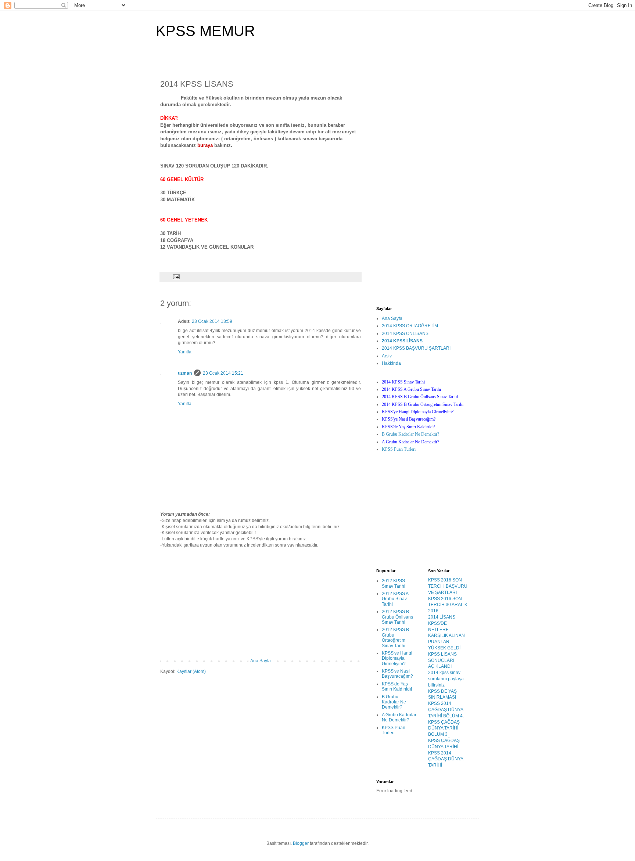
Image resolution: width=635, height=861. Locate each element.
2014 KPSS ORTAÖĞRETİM (410, 325)
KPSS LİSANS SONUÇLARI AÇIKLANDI (442, 660)
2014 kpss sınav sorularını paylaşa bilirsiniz (446, 679)
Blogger (301, 843)
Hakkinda (391, 363)
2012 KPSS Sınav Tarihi (393, 583)
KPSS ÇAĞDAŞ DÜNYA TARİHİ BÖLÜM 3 (444, 728)
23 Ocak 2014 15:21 (223, 373)
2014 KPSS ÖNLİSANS (405, 333)
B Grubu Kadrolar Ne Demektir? (410, 434)
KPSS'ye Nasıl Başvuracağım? (397, 674)
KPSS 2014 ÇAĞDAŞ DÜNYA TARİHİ (445, 759)
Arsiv (387, 356)
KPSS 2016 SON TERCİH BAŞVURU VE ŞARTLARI (447, 586)
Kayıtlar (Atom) (191, 671)
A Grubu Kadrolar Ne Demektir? (399, 717)
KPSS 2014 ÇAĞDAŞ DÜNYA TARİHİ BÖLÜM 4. (446, 709)
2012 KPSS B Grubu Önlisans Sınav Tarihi (397, 617)
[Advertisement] (260, 603)
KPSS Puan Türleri (399, 449)
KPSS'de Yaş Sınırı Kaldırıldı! (397, 686)
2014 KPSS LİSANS (402, 340)
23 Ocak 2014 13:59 (212, 321)
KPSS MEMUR (205, 31)
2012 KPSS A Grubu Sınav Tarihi (395, 599)
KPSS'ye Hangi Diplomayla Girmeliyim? (397, 658)
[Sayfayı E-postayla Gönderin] (176, 276)
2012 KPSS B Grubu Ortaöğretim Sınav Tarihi (395, 637)
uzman (185, 373)
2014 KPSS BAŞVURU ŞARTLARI (416, 348)
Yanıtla (184, 351)
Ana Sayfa (260, 660)
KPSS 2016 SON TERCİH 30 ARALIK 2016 (447, 605)
